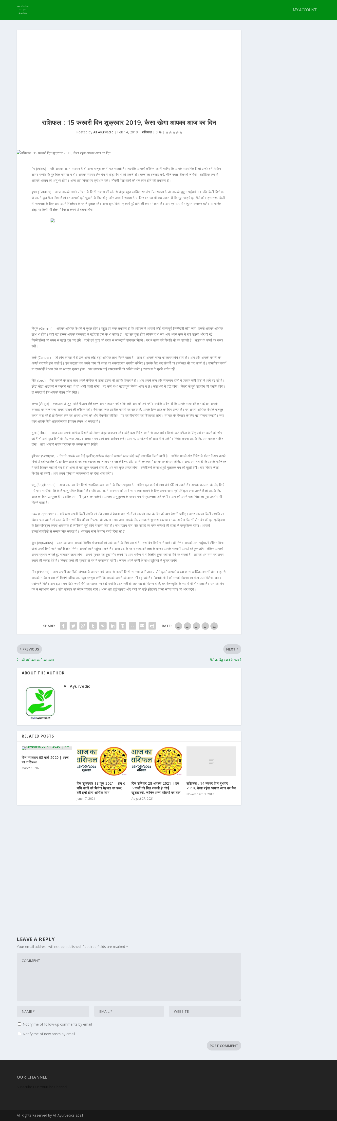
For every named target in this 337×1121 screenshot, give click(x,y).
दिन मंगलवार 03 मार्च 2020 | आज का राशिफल (45, 759)
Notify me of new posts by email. (49, 1033)
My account (305, 10)
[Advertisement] (129, 66)
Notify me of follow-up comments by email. (58, 1024)
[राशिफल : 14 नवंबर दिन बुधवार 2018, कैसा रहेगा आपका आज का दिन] (212, 761)
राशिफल (147, 132)
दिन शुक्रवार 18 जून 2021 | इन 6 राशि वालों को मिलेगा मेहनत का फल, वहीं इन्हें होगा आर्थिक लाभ (101, 788)
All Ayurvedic (103, 132)
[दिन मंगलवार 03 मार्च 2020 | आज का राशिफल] (47, 748)
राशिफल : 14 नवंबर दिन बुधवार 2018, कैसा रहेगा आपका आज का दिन (211, 785)
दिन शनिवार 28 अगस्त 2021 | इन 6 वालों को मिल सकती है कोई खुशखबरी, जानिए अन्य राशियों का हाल (156, 788)
